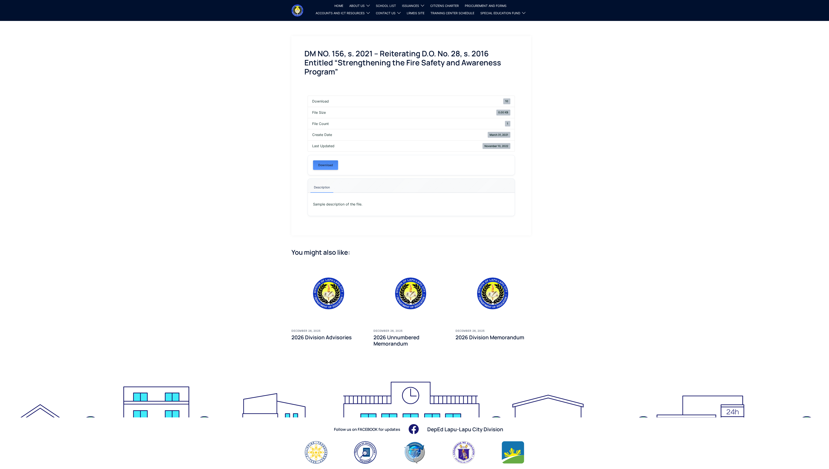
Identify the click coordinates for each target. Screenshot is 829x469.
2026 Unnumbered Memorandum (396, 340)
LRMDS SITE (415, 13)
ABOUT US (357, 6)
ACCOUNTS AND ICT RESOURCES (340, 13)
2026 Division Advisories (321, 337)
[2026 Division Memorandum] (493, 293)
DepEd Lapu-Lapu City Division (465, 429)
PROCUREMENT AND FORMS (485, 6)
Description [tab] (322, 187)
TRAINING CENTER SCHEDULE (452, 13)
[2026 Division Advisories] (329, 293)
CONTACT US (386, 13)
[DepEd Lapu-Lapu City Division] (297, 10)
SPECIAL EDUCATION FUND (500, 13)
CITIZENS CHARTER (444, 6)
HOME (338, 6)
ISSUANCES (410, 6)
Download (325, 165)
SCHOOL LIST (386, 6)
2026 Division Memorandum (490, 337)
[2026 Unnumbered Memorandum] (411, 293)
